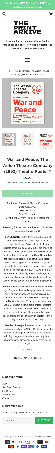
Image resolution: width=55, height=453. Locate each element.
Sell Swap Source (11, 387)
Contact (6, 398)
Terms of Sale (9, 394)
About (5, 383)
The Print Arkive (26, 437)
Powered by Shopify (42, 437)
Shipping (23, 182)
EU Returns (8, 391)
